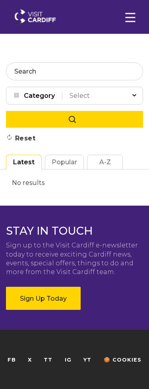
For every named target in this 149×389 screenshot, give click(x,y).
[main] (74, 194)
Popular (64, 162)
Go (74, 119)
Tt (48, 360)
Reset (25, 138)
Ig (68, 360)
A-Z (105, 162)
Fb (12, 360)
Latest (24, 162)
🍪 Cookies (123, 360)
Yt (87, 360)
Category (39, 95)
